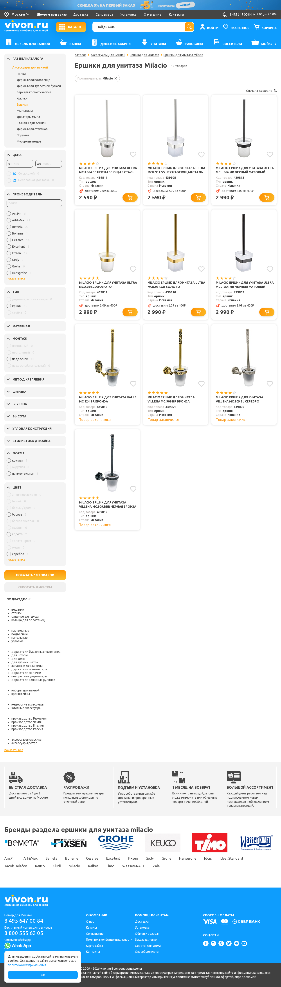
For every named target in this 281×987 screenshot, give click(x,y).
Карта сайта (94, 945)
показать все (16, 278)
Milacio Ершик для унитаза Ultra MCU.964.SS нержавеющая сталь (108, 170)
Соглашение (95, 933)
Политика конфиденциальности (109, 939)
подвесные (19, 634)
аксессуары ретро (24, 743)
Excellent (113, 858)
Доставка (80, 14)
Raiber (93, 866)
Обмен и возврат (147, 933)
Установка (128, 14)
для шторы (19, 655)
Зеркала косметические (34, 92)
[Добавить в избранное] (133, 154)
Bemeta (51, 858)
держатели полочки (26, 673)
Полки (21, 74)
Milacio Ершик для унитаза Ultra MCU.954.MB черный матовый (245, 285)
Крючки (22, 98)
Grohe (166, 858)
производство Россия (27, 729)
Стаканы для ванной (31, 123)
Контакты (176, 14)
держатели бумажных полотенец (36, 651)
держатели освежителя (29, 669)
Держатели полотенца (33, 80)
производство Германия (29, 718)
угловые (17, 641)
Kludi (57, 866)
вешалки (17, 609)
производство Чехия (26, 722)
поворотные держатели (29, 676)
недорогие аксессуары (27, 704)
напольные (19, 637)
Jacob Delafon (15, 866)
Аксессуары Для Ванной (108, 55)
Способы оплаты (147, 951)
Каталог (80, 55)
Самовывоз (104, 14)
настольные (20, 630)
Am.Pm (10, 858)
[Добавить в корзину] (130, 197)
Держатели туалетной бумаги (39, 86)
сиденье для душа (25, 616)
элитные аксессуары (26, 708)
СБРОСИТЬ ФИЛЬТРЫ (35, 587)
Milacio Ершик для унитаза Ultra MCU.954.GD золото (176, 285)
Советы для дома (148, 945)
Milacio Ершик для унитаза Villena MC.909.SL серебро (239, 399)
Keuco (40, 866)
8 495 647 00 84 (23, 921)
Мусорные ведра (29, 141)
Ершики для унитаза (144, 55)
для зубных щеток (24, 662)
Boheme (71, 858)
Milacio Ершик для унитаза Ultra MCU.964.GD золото (108, 285)
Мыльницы (25, 110)
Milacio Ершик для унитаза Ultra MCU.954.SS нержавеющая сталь (176, 170)
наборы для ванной (25, 690)
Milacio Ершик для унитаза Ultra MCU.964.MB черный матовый (245, 170)
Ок (43, 975)
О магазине (152, 14)
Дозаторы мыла (28, 117)
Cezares (92, 858)
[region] (34, 244)
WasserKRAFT (133, 866)
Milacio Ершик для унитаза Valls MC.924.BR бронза (107, 399)
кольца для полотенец (28, 620)
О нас (90, 921)
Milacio (74, 866)
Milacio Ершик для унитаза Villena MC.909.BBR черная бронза (107, 504)
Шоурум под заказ (52, 14)
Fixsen (133, 858)
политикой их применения (27, 965)
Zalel (156, 866)
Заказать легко (146, 939)
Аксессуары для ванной (30, 67)
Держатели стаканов (32, 129)
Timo (110, 866)
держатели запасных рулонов (33, 680)
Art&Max (30, 858)
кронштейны (20, 694)
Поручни (23, 135)
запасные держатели (27, 666)
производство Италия (27, 725)
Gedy (150, 858)
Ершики (22, 104)
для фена (18, 658)
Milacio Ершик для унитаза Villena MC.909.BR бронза (171, 399)
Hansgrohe (187, 858)
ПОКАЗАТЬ (35, 575)
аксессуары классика (26, 739)
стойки (16, 613)
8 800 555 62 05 (23, 933)
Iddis (208, 858)
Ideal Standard (231, 858)
